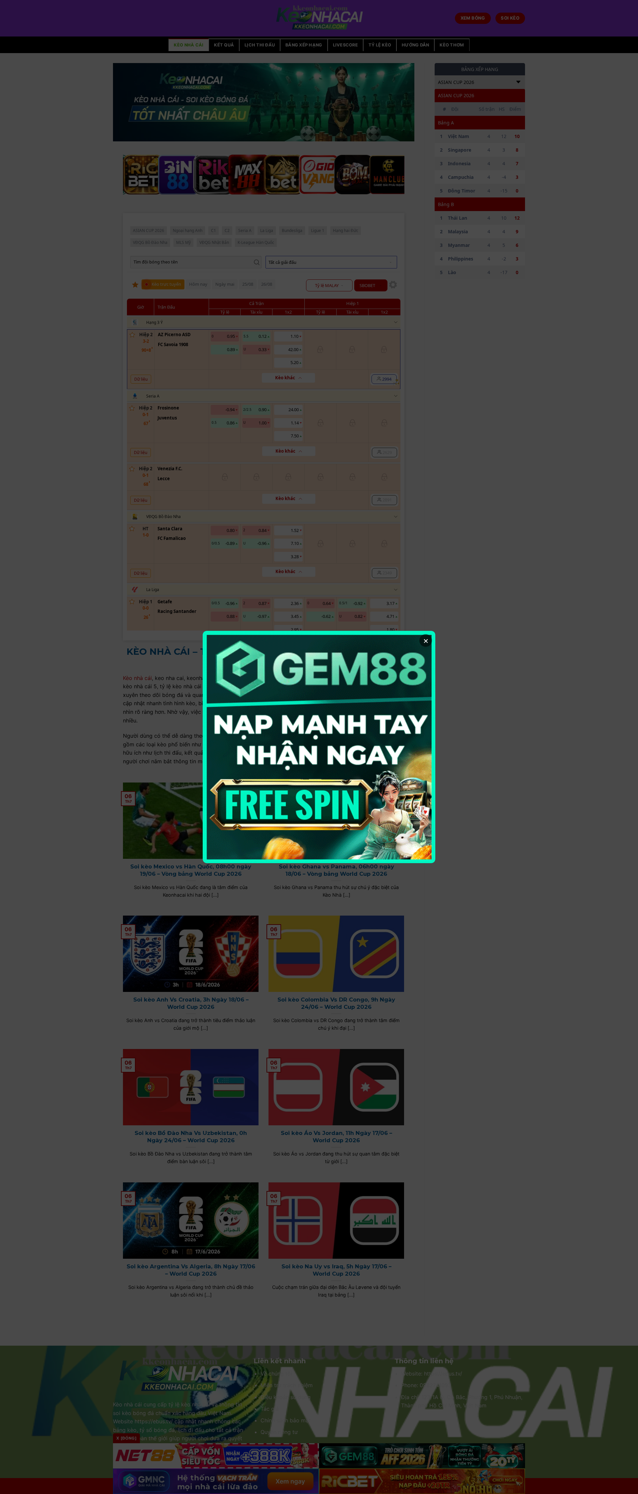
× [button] (426, 640)
